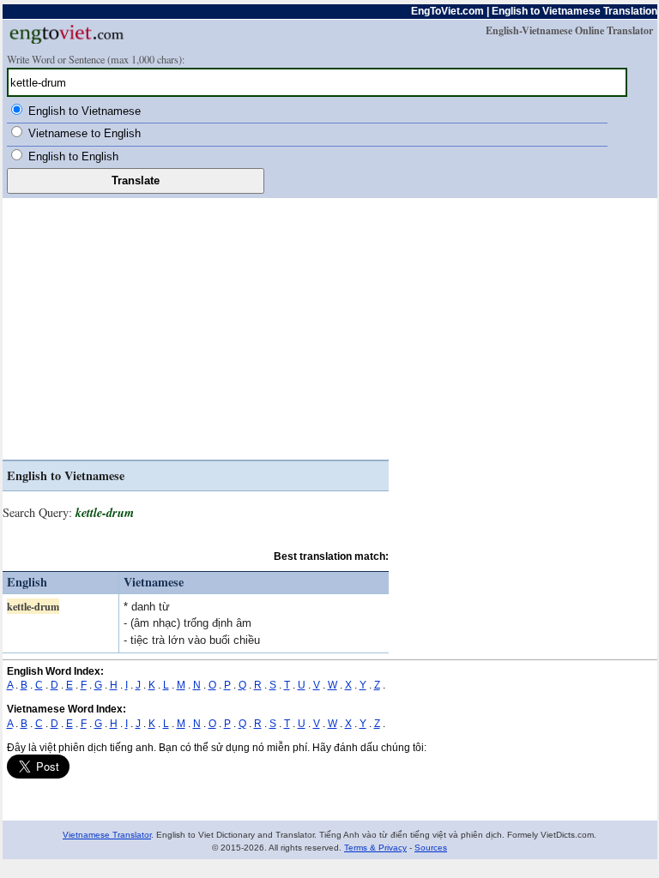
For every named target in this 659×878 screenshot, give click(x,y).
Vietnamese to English (84, 133)
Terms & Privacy (375, 847)
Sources (430, 847)
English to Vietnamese (84, 111)
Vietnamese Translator (107, 834)
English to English (73, 156)
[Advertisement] (196, 331)
